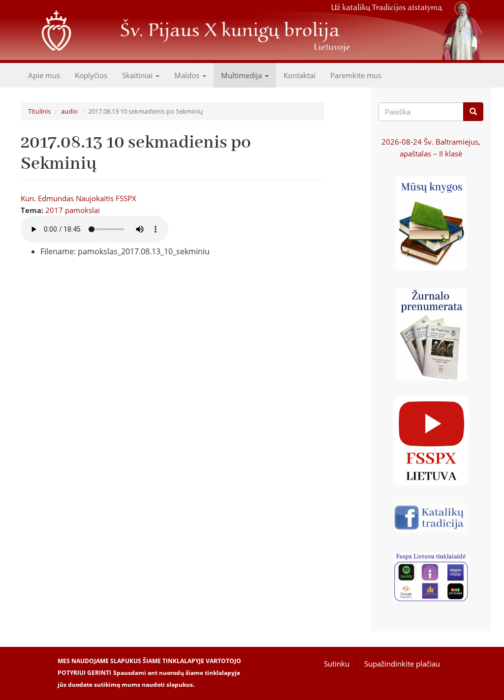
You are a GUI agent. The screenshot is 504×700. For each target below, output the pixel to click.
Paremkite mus (355, 75)
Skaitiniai (138, 75)
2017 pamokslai (72, 210)
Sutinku (336, 664)
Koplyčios (91, 75)
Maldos (187, 75)
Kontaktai (299, 75)
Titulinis (39, 111)
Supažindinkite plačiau (402, 664)
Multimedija (242, 75)
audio (69, 111)
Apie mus (44, 75)
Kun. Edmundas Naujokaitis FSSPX (78, 198)
